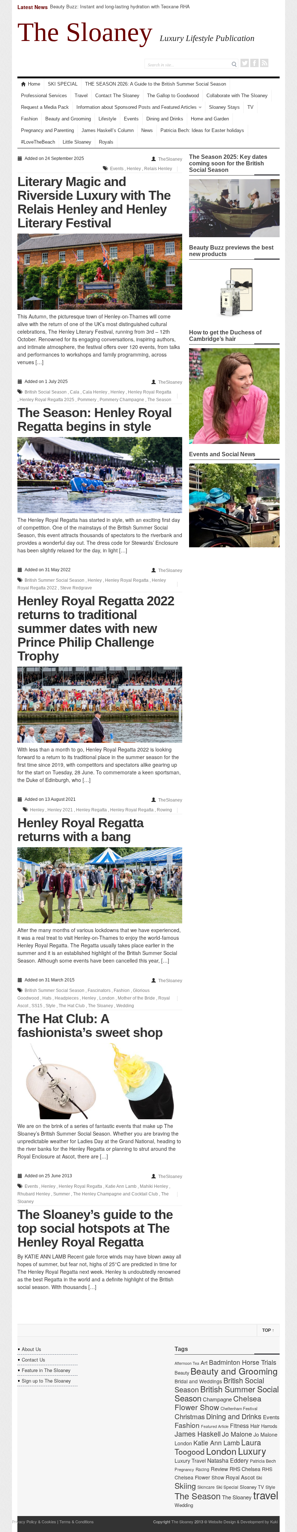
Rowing (164, 809)
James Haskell (198, 1434)
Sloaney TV (252, 1486)
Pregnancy (184, 1469)
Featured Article (215, 1426)
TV (250, 107)
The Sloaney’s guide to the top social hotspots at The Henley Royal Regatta (95, 1228)
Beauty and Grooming (68, 119)
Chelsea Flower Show (218, 1402)
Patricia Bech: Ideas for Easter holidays (202, 130)
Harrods (269, 1425)
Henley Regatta (91, 809)
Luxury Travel (190, 1460)
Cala (74, 392)
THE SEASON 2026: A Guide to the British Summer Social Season (155, 84)
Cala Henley (95, 392)
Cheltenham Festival (239, 1408)
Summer (61, 1194)
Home (34, 84)
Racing (202, 1469)
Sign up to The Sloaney (46, 1380)
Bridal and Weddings (198, 1381)
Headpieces (67, 998)
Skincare (206, 1487)
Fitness (239, 1425)
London (106, 998)
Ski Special (227, 1487)
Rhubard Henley (33, 1194)
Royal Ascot (240, 1477)
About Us (31, 1349)
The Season (159, 399)
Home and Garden (210, 119)
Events (131, 119)
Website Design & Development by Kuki (243, 1521)
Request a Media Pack (45, 107)
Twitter (244, 63)
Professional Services (44, 95)
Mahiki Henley (154, 1186)
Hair (255, 1425)
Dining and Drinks (164, 119)
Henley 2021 (60, 809)
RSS (264, 63)
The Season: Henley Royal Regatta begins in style (94, 419)
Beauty (182, 1372)
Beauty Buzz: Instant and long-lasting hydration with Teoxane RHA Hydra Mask (120, 9)
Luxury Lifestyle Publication (207, 38)
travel (266, 1494)
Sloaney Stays (224, 107)
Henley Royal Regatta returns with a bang (80, 829)
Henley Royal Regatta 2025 (47, 399)
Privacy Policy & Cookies (34, 1521)
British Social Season (46, 392)
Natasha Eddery (227, 1460)
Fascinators (99, 990)
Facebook (254, 63)
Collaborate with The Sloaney (237, 95)
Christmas (190, 1416)
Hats (46, 998)
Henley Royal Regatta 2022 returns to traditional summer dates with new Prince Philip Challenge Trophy (95, 628)
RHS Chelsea (245, 1469)
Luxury (252, 1450)
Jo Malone (237, 1433)
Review (219, 1469)
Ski (259, 1477)
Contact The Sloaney (117, 95)
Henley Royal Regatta (149, 392)
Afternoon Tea (187, 1363)
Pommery (87, 399)
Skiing (185, 1485)
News (147, 130)
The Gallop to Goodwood (173, 95)
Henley (134, 168)
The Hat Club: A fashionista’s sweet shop (90, 1025)
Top (268, 1330)
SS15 (37, 1005)
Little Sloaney (77, 142)
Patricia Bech (263, 1461)
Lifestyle (107, 119)
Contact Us (33, 1359)
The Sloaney (84, 31)
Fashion (29, 119)
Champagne (217, 1399)
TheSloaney (170, 159)
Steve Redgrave (76, 587)
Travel (81, 95)
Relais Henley (158, 168)
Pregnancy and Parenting (47, 130)
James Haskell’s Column (107, 130)
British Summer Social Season (54, 580)
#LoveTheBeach (38, 142)
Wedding (125, 1005)
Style (50, 1005)
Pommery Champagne (122, 399)
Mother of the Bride (136, 998)
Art (204, 1362)
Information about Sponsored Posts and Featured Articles (136, 107)
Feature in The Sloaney (46, 1370)
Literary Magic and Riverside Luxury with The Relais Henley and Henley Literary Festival (94, 202)
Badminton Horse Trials (242, 1362)
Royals (106, 142)
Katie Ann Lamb (121, 1186)
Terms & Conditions (76, 1521)
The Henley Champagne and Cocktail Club (115, 1194)
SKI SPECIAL (63, 84)
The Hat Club (72, 1005)
